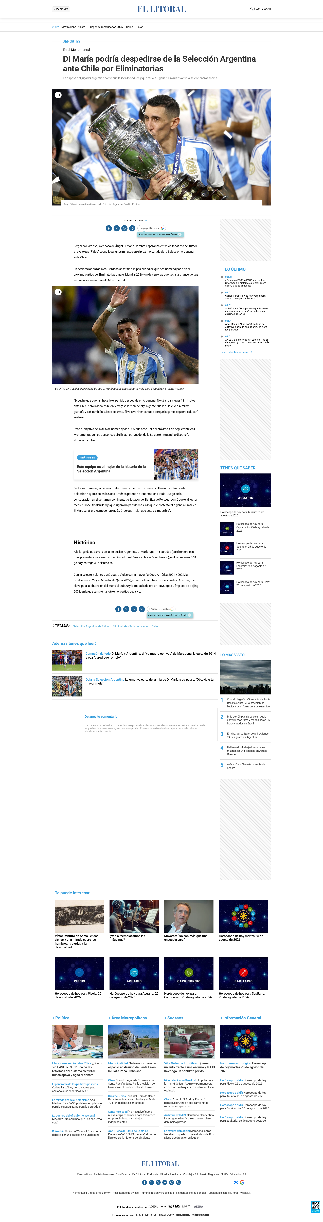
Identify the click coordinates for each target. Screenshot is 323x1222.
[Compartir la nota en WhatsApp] (124, 228)
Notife (224, 1174)
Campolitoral (84, 1174)
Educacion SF (238, 1174)
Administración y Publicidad (157, 1192)
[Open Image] (58, 95)
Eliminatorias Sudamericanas (130, 626)
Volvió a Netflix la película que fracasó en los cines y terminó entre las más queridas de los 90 (246, 309)
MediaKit (245, 1192)
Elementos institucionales (191, 1192)
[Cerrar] (180, 234)
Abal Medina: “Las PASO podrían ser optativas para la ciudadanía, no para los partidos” (246, 325)
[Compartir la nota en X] (116, 228)
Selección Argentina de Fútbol (91, 626)
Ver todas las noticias (235, 352)
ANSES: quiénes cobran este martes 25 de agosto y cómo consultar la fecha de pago (247, 340)
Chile (155, 626)
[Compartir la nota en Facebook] (109, 228)
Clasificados (123, 1174)
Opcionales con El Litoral (223, 1192)
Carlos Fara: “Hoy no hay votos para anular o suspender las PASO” (245, 295)
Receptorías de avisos (126, 1192)
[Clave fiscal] (315, 1212)
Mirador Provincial (171, 1174)
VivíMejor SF (190, 1174)
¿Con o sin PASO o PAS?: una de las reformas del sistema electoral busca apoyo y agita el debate (245, 281)
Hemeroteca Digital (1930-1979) (92, 1192)
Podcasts (152, 1174)
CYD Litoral (139, 1174)
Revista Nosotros (104, 1174)
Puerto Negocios (209, 1174)
